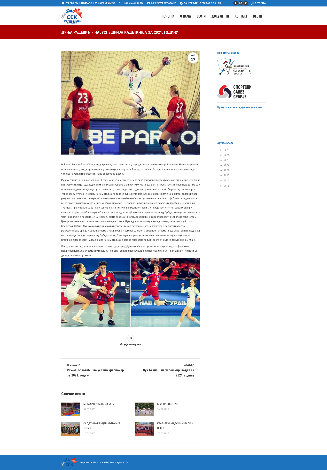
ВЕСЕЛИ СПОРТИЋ (167, 404)
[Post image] (70, 409)
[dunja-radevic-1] (165, 292)
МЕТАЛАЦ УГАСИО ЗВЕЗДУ (98, 404)
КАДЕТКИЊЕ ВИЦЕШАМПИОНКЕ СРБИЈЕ (101, 425)
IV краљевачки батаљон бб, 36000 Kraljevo (90, 3)
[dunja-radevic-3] (95, 292)
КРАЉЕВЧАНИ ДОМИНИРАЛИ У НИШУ (175, 425)
